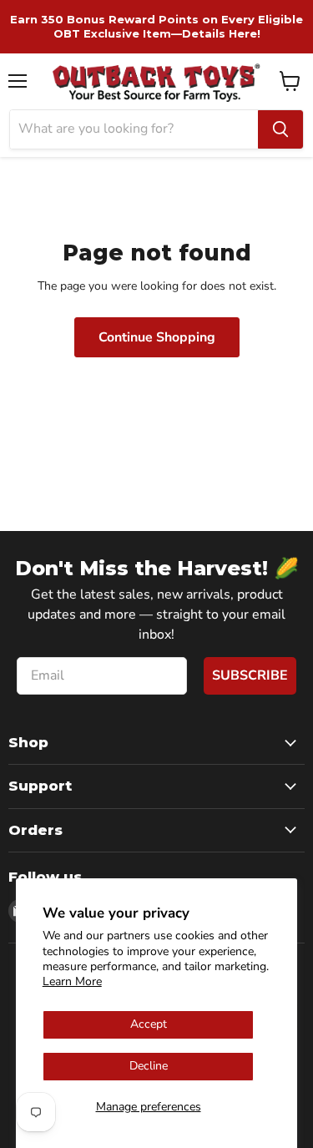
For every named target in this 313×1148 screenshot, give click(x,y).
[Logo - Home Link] (156, 81)
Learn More (72, 981)
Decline (148, 1066)
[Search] (280, 129)
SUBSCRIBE (250, 675)
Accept (148, 1024)
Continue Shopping (156, 337)
